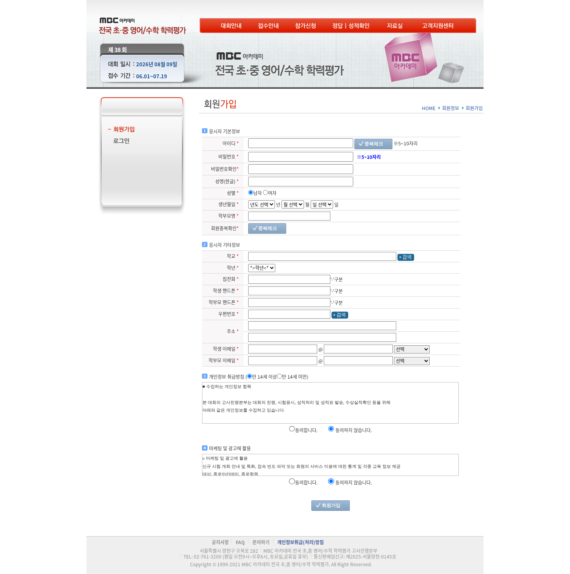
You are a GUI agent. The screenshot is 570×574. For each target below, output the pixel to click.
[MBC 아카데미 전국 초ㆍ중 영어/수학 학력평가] (142, 20)
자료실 (396, 26)
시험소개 (231, 26)
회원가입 (138, 130)
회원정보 (450, 108)
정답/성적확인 (351, 26)
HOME (428, 108)
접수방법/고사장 (268, 26)
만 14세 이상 (264, 376)
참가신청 (305, 26)
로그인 (138, 142)
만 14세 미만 (294, 376)
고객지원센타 (438, 26)
